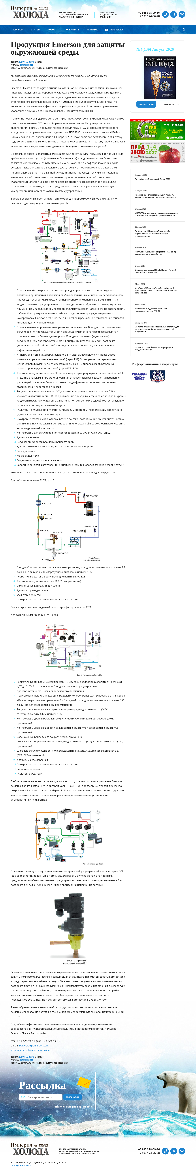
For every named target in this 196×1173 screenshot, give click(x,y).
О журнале (72, 29)
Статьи (35, 29)
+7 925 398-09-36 (149, 12)
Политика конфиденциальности (74, 1106)
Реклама (92, 29)
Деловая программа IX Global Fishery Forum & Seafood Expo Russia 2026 (155, 271)
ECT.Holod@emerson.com (33, 1045)
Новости (53, 29)
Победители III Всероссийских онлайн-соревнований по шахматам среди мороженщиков (153, 233)
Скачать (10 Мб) (146, 104)
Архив (171, 104)
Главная (18, 29)
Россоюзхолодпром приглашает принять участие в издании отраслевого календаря (155, 196)
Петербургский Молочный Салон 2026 (152, 179)
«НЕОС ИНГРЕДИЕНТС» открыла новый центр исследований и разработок (155, 253)
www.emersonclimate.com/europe (30, 1050)
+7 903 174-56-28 (149, 16)
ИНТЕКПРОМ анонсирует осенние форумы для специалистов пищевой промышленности (156, 214)
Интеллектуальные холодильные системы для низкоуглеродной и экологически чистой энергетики (157, 329)
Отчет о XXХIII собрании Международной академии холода (154, 348)
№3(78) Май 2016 (26, 62)
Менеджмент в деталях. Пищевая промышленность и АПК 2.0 (151, 309)
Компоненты (26, 65)
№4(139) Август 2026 (155, 49)
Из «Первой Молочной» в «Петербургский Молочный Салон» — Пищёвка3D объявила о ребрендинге (156, 290)
